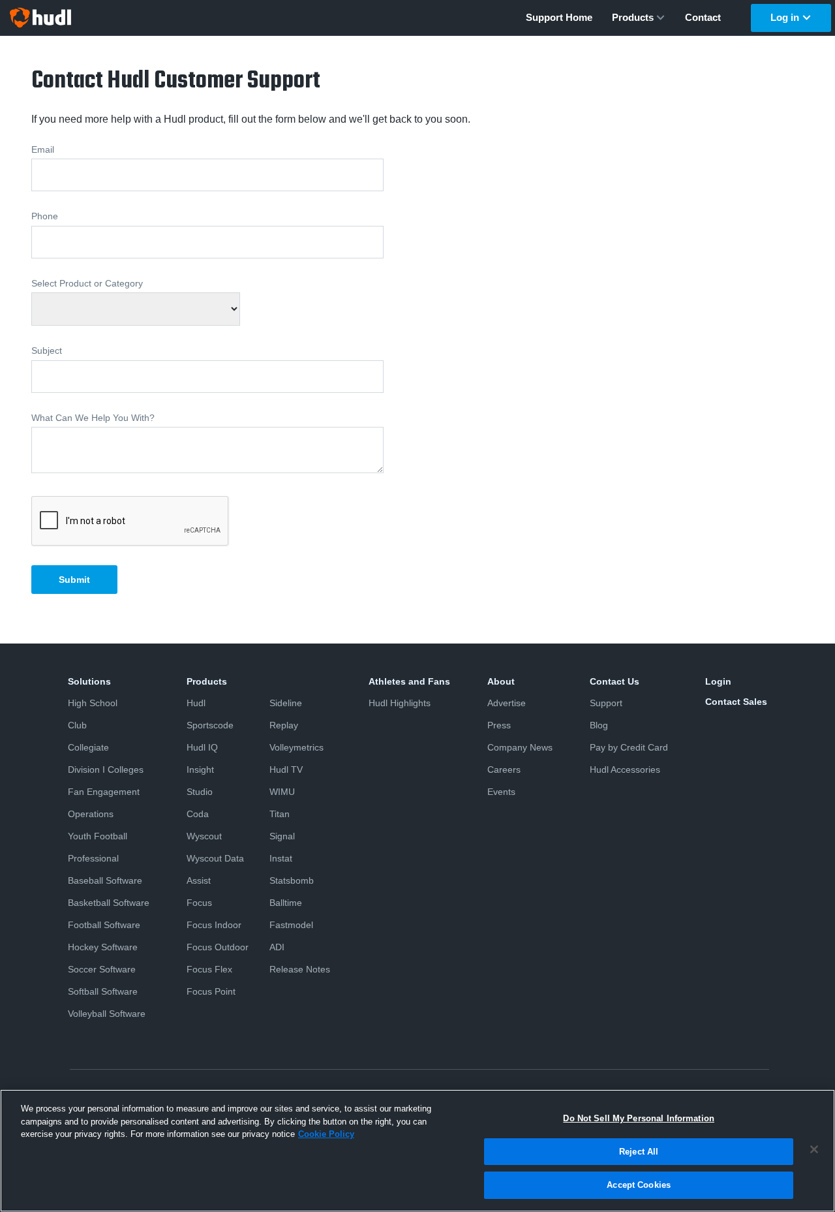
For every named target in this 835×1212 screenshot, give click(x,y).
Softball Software (103, 991)
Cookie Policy (326, 1134)
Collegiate (88, 747)
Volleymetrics (296, 747)
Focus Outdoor (218, 947)
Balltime (285, 902)
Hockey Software (103, 947)
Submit (74, 579)
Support (606, 703)
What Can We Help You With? (93, 417)
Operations (91, 814)
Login (718, 681)
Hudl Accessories (625, 769)
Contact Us (614, 681)
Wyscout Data (215, 858)
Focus (199, 902)
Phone (44, 216)
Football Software (104, 925)
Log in (784, 17)
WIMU (282, 791)
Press (499, 725)
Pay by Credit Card (629, 747)
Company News (520, 747)
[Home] (40, 17)
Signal (282, 836)
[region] (417, 1150)
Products (633, 17)
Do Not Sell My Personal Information (638, 1118)
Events (501, 791)
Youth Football (97, 836)
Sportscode (210, 725)
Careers (504, 769)
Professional (93, 858)
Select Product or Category (87, 283)
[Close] (814, 1149)
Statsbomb (291, 880)
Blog (599, 725)
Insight (200, 769)
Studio (200, 791)
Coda (198, 814)
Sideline (285, 703)
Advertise (506, 703)
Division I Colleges (106, 769)
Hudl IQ (202, 747)
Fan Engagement (104, 791)
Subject (46, 350)
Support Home (559, 17)
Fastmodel (291, 925)
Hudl (196, 703)
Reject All (638, 1152)
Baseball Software (105, 880)
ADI (276, 947)
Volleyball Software (106, 1013)
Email (42, 149)
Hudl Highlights (400, 703)
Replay (283, 725)
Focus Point (211, 991)
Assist (199, 880)
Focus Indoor (214, 925)
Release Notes (299, 969)
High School (92, 703)
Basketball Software (108, 902)
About (501, 681)
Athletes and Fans (409, 681)
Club (77, 725)
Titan (279, 814)
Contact (703, 17)
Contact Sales (736, 701)
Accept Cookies (639, 1185)
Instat (280, 858)
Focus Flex (209, 969)
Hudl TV (286, 769)
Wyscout (204, 836)
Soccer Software (102, 969)
